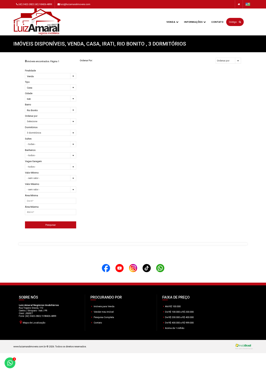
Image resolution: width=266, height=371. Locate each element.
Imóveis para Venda (103, 306)
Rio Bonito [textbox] (32, 110)
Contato (217, 22)
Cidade (28, 93)
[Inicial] (36, 21)
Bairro (28, 104)
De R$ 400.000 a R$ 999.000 (179, 322)
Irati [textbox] (29, 99)
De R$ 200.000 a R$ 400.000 (179, 317)
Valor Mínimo (32, 172)
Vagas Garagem (33, 161)
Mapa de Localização (34, 322)
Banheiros (30, 150)
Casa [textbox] (29, 87)
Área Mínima (31, 195)
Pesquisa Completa (103, 317)
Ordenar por (31, 116)
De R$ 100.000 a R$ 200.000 (179, 311)
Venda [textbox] (30, 76)
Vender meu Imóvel (103, 311)
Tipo (27, 82)
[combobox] (50, 76)
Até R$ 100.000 (173, 306)
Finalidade (30, 70)
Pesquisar (50, 225)
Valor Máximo (32, 184)
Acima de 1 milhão (174, 328)
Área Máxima (32, 206)
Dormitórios (31, 127)
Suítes (28, 138)
